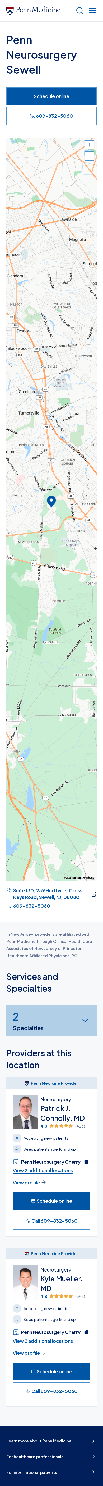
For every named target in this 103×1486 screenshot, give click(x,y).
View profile (26, 1182)
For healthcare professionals (34, 1456)
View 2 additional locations (43, 1170)
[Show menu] (91, 10)
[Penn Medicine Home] (38, 10)
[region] (51, 509)
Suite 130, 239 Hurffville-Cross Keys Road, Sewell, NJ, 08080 (47, 893)
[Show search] (78, 10)
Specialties (28, 1021)
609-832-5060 (54, 116)
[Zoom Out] (89, 156)
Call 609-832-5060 (54, 1221)
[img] (65, 1126)
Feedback (88, 877)
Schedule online (51, 96)
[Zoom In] (89, 144)
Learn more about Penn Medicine (39, 1440)
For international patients (31, 1472)
